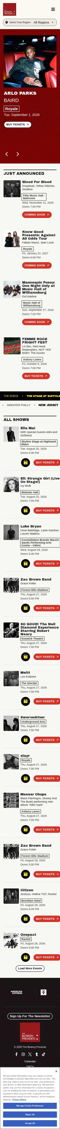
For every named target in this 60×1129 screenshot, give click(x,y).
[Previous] (7, 154)
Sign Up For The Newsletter (30, 1016)
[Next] (17, 154)
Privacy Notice (19, 1099)
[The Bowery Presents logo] (9, 9)
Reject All (30, 1114)
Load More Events (30, 968)
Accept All (30, 1123)
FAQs (30, 1066)
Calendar (30, 1061)
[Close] (56, 1071)
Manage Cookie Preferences (29, 1106)
